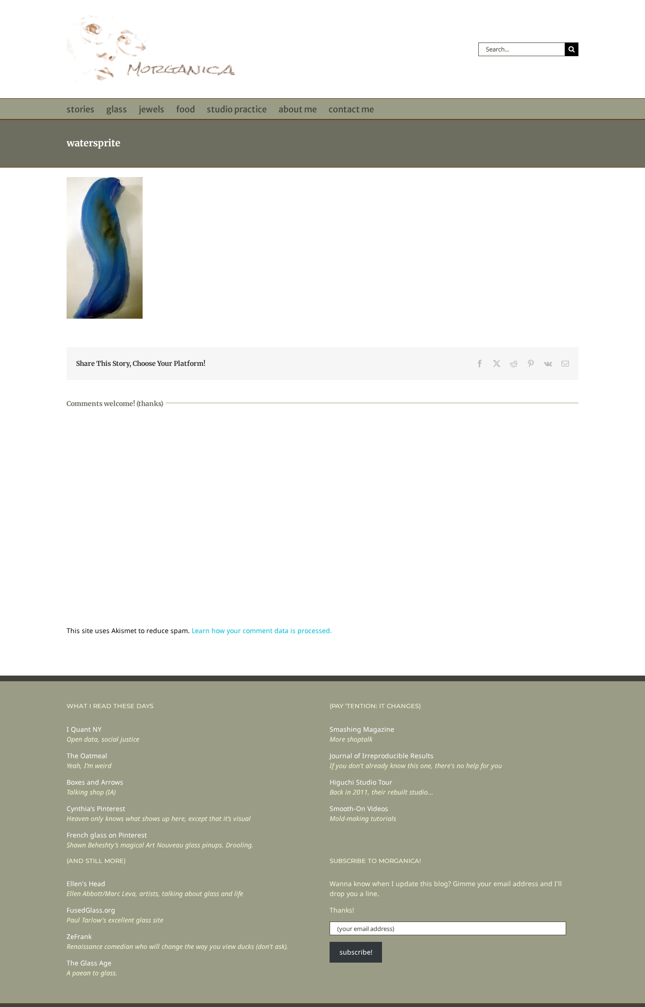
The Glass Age (89, 962)
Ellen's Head (86, 883)
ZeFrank (79, 936)
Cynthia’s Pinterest (96, 808)
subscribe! (356, 952)
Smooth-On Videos (359, 808)
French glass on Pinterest (107, 834)
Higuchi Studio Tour (361, 782)
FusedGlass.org (91, 909)
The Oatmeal (87, 755)
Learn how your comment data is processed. (262, 630)
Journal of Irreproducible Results (381, 755)
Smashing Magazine (362, 729)
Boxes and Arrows (95, 782)
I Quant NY (84, 729)
